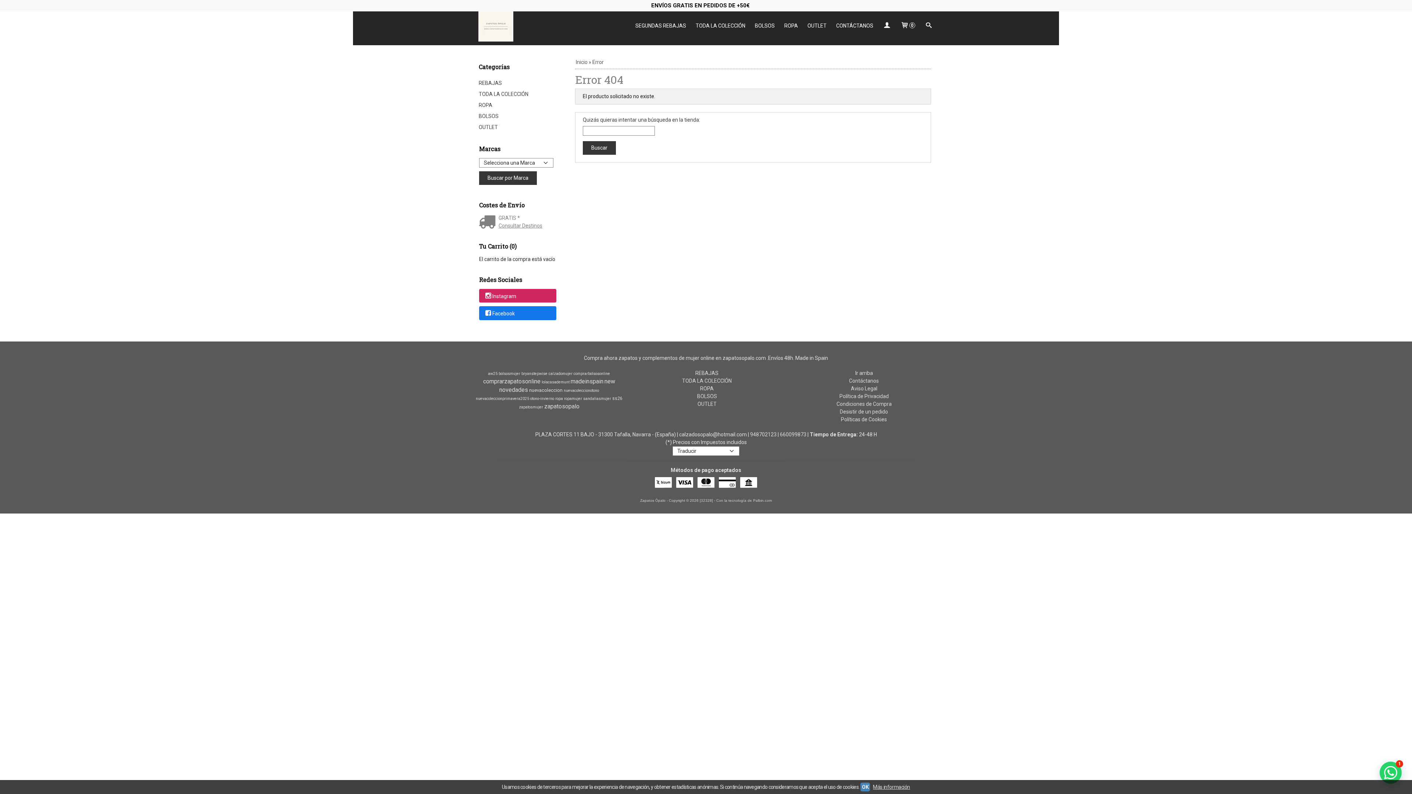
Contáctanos (864, 381)
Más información (891, 787)
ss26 (617, 398)
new (610, 381)
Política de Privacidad (864, 396)
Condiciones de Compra (864, 404)
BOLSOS (765, 26)
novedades (513, 389)
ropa (559, 398)
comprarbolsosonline (592, 373)
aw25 (493, 373)
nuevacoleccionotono (581, 390)
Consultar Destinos (520, 226)
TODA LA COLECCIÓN (720, 26)
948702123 (763, 434)
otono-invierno (542, 398)
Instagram (504, 296)
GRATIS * (509, 218)
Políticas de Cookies (864, 419)
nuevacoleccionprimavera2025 (502, 398)
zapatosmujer (531, 407)
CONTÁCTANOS (854, 26)
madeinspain (587, 381)
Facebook (503, 313)
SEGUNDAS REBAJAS (660, 26)
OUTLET (817, 26)
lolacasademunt (556, 382)
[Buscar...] (929, 25)
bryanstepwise (534, 373)
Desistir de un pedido (864, 412)
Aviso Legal (864, 388)
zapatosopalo (562, 406)
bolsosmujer (509, 373)
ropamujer (573, 398)
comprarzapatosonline (512, 381)
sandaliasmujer (597, 398)
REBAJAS (490, 83)
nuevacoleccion (546, 390)
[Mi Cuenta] (887, 25)
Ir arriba (864, 373)
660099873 (793, 434)
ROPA (791, 26)
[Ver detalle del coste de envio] (489, 222)
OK (865, 787)
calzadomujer (561, 373)
